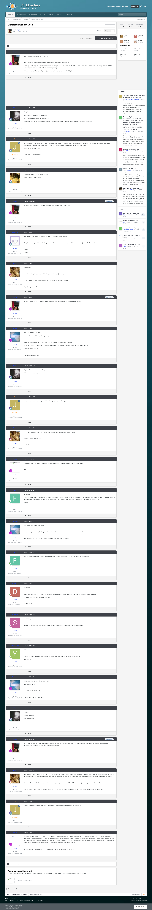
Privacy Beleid (19, 900)
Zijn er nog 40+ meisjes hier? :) (132, 188)
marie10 (126, 40)
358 (15, 478)
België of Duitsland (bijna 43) (131, 244)
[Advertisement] (38, 93)
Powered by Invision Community (139, 900)
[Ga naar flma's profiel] (15, 498)
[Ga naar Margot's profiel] (10, 31)
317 (15, 71)
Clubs (43, 14)
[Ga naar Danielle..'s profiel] (15, 337)
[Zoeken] (144, 14)
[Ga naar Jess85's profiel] (120, 117)
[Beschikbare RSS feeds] (144, 894)
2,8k (15, 158)
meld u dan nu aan (63, 873)
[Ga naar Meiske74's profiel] (15, 240)
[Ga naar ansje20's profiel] (120, 236)
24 (15, 509)
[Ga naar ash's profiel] (120, 221)
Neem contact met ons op (30, 900)
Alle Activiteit (22, 14)
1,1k (15, 665)
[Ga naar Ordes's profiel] (120, 245)
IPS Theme (7, 898)
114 (15, 602)
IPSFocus (14, 898)
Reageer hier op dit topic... (25, 880)
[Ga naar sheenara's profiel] (15, 623)
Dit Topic (138, 14)
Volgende (26, 46)
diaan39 (140, 35)
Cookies (40, 900)
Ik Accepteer (141, 906)
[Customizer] (141, 6)
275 (15, 348)
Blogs (51, 14)
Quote (29, 77)
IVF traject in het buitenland (131, 228)
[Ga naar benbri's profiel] (135, 41)
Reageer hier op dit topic (106, 38)
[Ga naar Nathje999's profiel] (120, 188)
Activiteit (33, 14)
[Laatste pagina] (31, 46)
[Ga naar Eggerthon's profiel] (120, 169)
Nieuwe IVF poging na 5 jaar (131, 220)
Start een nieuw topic (86, 38)
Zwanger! (24, 31)
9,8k (15, 251)
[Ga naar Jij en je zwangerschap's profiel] (120, 96)
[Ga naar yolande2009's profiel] (15, 654)
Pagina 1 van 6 (39, 46)
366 (15, 852)
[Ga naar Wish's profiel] (15, 116)
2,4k (15, 282)
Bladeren (69, 14)
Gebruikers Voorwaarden (12, 907)
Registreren (134, 6)
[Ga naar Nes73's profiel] (15, 841)
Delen (100, 30)
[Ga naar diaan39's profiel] (15, 592)
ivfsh (125, 35)
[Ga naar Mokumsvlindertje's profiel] (120, 228)
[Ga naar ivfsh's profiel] (15, 272)
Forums (11, 14)
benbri (140, 40)
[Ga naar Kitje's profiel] (120, 213)
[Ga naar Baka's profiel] (120, 149)
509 (15, 634)
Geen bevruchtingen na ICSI (131, 149)
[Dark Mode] (145, 6)
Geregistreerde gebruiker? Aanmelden (118, 6)
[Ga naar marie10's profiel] (121, 41)
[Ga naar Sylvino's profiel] (15, 178)
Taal (6, 900)
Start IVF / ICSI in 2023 (129, 168)
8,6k (15, 189)
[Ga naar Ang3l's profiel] (15, 467)
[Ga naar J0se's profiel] (15, 147)
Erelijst (60, 14)
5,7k (15, 127)
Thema (11, 900)
